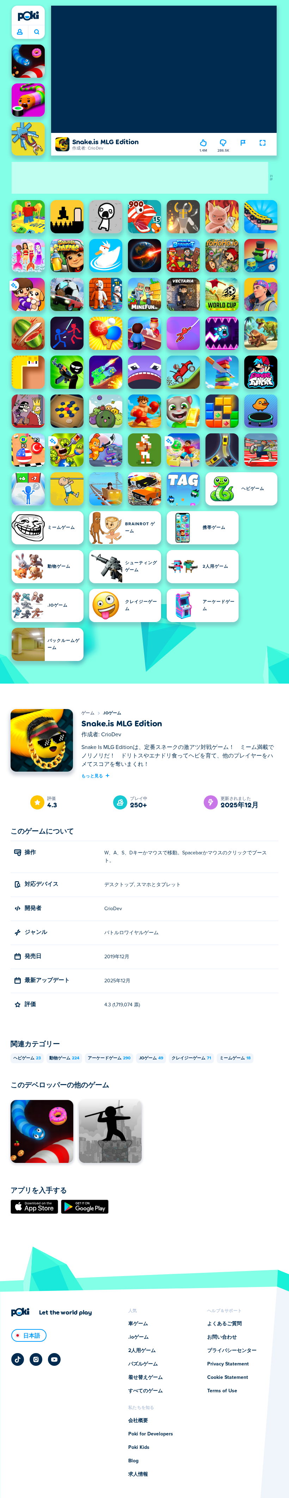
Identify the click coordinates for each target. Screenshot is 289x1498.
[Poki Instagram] (36, 1359)
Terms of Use (222, 1390)
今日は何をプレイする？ (36, 32)
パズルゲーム (143, 1364)
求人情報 (138, 1474)
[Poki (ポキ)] (28, 16)
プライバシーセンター (232, 1350)
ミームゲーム (235, 1058)
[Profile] (20, 32)
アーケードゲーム (109, 1058)
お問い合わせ (222, 1337)
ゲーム (87, 713)
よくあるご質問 (224, 1323)
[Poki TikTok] (17, 1359)
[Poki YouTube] (54, 1359)
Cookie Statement (227, 1377)
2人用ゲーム (142, 1350)
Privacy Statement (228, 1364)
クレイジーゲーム (191, 1058)
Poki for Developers (150, 1434)
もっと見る (92, 775)
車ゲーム (138, 1323)
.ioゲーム (112, 713)
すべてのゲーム (145, 1390)
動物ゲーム (64, 1058)
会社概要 (138, 1420)
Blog (133, 1460)
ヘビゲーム (27, 1058)
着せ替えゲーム (145, 1377)
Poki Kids (138, 1447)
